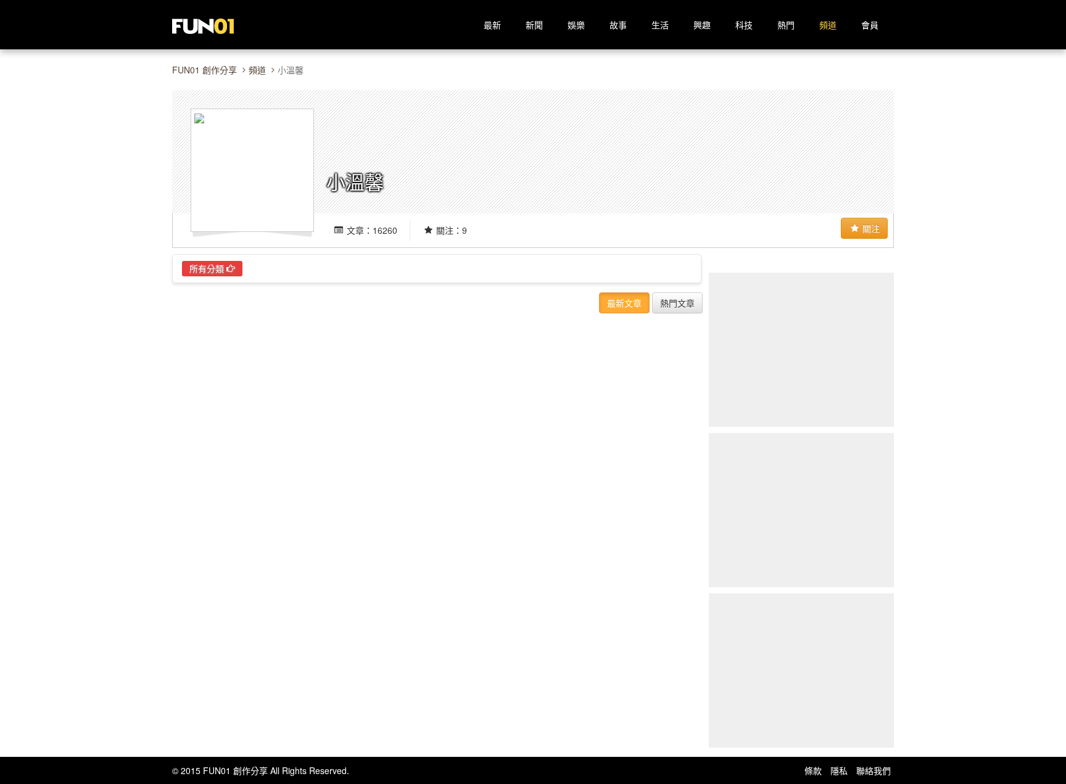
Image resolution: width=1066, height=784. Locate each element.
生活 (660, 25)
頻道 (828, 25)
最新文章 (624, 303)
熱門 (786, 25)
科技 (744, 25)
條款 (813, 770)
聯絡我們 (873, 770)
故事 (618, 25)
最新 (492, 25)
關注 (870, 228)
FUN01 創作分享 (204, 70)
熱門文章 (677, 303)
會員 (869, 25)
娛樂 (576, 25)
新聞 (534, 25)
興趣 (702, 25)
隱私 (839, 770)
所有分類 (207, 268)
